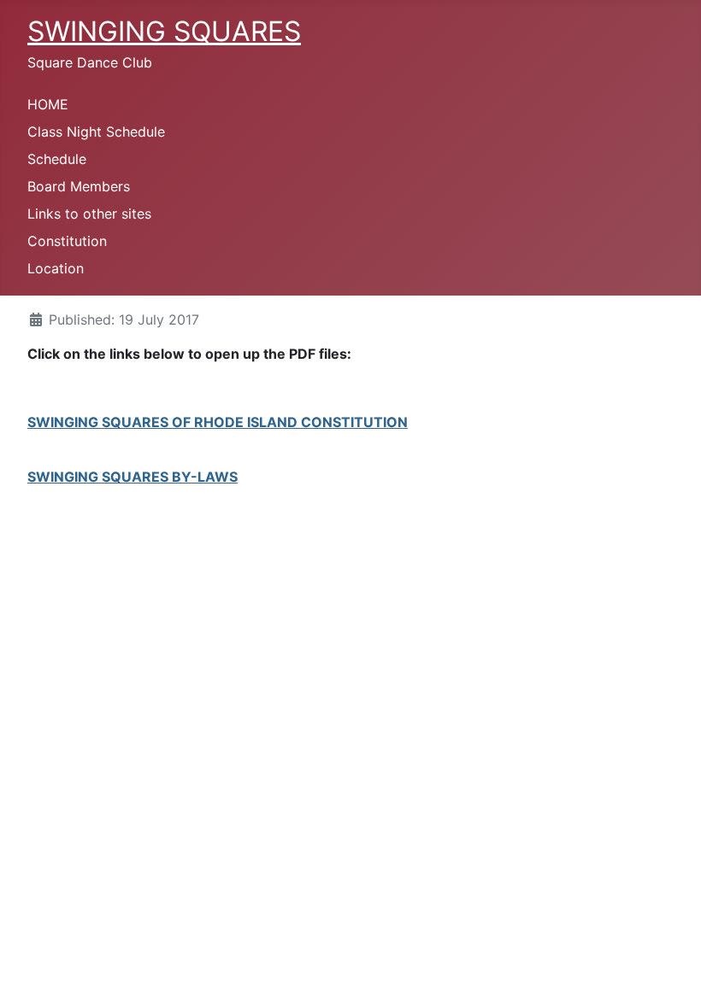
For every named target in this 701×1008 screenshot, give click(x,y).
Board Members (78, 186)
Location (55, 268)
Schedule (56, 158)
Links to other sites (89, 213)
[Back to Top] (671, 976)
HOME (47, 104)
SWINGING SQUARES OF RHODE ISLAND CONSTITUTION (217, 422)
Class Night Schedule (96, 131)
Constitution (67, 240)
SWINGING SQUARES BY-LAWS (132, 476)
